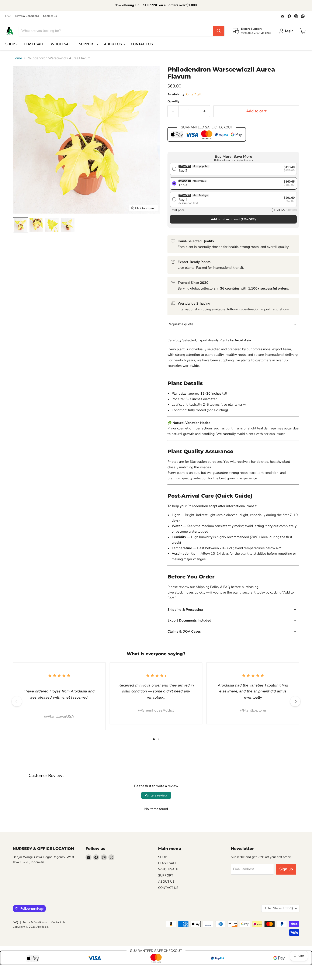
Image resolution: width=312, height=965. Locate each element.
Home (17, 58)
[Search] (218, 31)
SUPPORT (87, 44)
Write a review (156, 795)
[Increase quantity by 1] (204, 111)
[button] (20, 225)
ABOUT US (113, 44)
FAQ (8, 16)
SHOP (10, 44)
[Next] (295, 701)
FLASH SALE (34, 44)
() (233, 219)
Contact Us (50, 16)
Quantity (173, 101)
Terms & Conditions (27, 16)
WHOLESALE (62, 44)
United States (278, 908)
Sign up (286, 869)
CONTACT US (142, 44)
